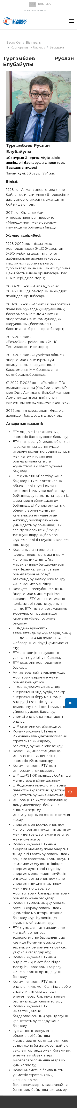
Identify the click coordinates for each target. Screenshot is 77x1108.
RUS (41, 3)
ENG (48, 3)
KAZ (32, 3)
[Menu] (71, 21)
